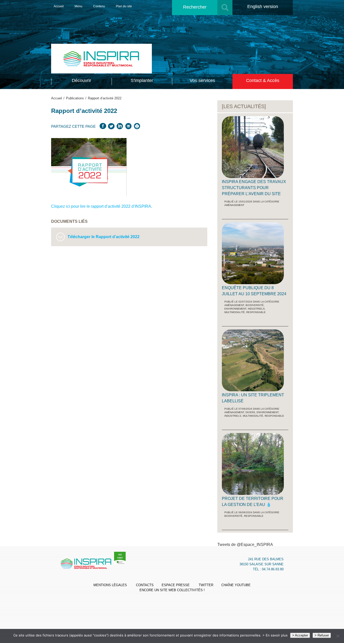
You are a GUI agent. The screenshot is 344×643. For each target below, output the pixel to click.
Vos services (202, 80)
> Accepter (300, 635)
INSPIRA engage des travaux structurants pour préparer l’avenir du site (254, 188)
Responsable (256, 312)
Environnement (235, 308)
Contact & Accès (262, 80)
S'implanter (142, 80)
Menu (78, 6)
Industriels (256, 308)
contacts (145, 585)
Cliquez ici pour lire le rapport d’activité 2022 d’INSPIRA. (101, 206)
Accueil (59, 6)
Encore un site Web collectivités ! (172, 590)
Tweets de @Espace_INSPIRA (245, 544)
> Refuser (322, 635)
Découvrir (81, 80)
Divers (250, 412)
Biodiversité (255, 305)
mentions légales (110, 585)
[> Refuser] (337, 635)
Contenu (99, 6)
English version (262, 6)
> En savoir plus (275, 635)
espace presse (176, 585)
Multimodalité (234, 312)
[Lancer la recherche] (224, 7)
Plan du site (124, 6)
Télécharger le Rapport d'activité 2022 (103, 237)
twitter (206, 585)
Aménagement (234, 205)
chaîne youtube (236, 585)
